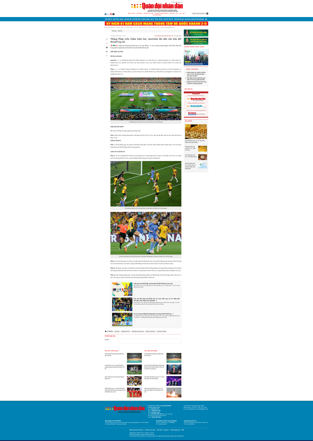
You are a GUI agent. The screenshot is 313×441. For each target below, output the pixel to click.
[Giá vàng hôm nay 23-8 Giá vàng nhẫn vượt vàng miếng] (196, 131)
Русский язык (157, 15)
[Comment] (106, 47)
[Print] (106, 51)
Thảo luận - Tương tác (163, 430)
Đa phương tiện (127, 19)
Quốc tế (120, 31)
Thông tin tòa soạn (150, 430)
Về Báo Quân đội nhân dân (136, 430)
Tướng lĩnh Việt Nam (179, 19)
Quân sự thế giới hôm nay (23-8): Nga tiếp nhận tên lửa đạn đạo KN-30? (154, 390)
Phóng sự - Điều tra (168, 19)
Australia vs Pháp (161, 331)
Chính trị (109, 19)
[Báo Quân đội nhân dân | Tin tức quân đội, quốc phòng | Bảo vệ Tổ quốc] (156, 7)
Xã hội (156, 19)
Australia (116, 331)
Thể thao (114, 31)
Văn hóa (161, 19)
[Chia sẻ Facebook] (106, 39)
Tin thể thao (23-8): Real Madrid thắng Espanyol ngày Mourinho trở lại (114, 367)
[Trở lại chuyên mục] (106, 55)
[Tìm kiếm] (207, 14)
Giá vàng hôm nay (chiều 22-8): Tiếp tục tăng (190, 148)
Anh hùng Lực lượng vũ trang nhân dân (194, 19)
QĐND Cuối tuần (148, 13)
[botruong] (196, 33)
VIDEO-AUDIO (131, 13)
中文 (177, 13)
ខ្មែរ (183, 13)
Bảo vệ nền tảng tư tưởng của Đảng (141, 19)
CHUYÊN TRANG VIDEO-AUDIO (194, 47)
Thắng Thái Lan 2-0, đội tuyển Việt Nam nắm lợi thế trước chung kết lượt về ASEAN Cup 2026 (115, 390)
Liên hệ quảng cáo (175, 430)
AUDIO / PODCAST (192, 69)
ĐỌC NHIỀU (188, 121)
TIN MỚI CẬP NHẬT (150, 351)
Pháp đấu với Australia (138, 331)
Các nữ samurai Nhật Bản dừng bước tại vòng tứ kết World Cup (152, 314)
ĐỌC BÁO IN (139, 13)
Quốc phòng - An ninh (118, 19)
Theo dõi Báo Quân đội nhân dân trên (163, 36)
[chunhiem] (196, 41)
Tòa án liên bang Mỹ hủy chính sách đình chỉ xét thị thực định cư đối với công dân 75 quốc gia (154, 367)
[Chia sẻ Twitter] (106, 43)
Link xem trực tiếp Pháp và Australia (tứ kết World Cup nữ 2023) (153, 283)
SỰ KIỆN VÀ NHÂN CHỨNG (161, 13)
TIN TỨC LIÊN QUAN (111, 351)
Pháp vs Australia (150, 331)
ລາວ (180, 13)
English (172, 13)
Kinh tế (152, 19)
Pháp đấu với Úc (125, 331)
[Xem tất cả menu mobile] (206, 19)
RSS (183, 430)
